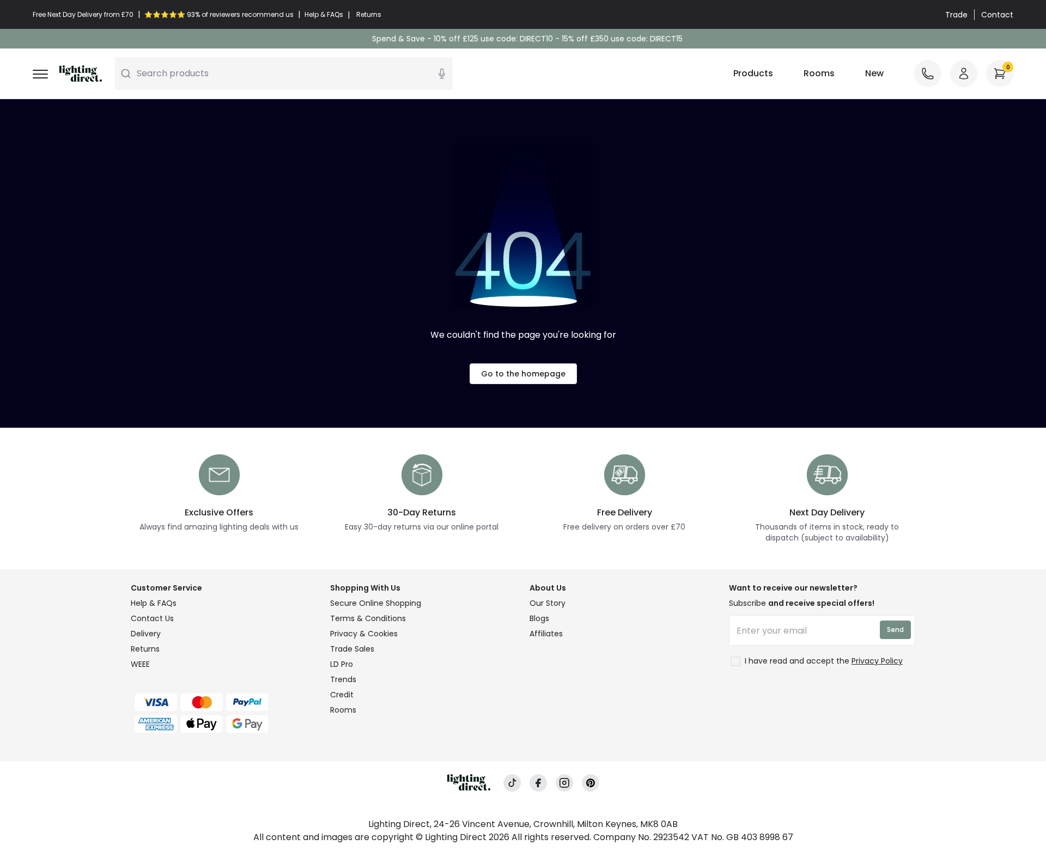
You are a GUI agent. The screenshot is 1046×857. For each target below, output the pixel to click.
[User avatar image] (963, 73)
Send (895, 629)
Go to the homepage (523, 373)
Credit (342, 694)
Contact (997, 14)
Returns (145, 648)
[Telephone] (927, 73)
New (874, 73)
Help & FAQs (154, 603)
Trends (343, 679)
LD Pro (341, 664)
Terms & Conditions (368, 618)
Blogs (539, 618)
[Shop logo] (80, 73)
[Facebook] (538, 783)
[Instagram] (564, 783)
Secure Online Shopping (375, 603)
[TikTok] (512, 783)
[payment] (224, 702)
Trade (956, 14)
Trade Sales (352, 648)
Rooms (819, 73)
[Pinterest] (590, 783)
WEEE (140, 664)
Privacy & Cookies (364, 633)
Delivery (146, 633)
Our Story (547, 603)
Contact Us (152, 618)
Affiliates (546, 633)
